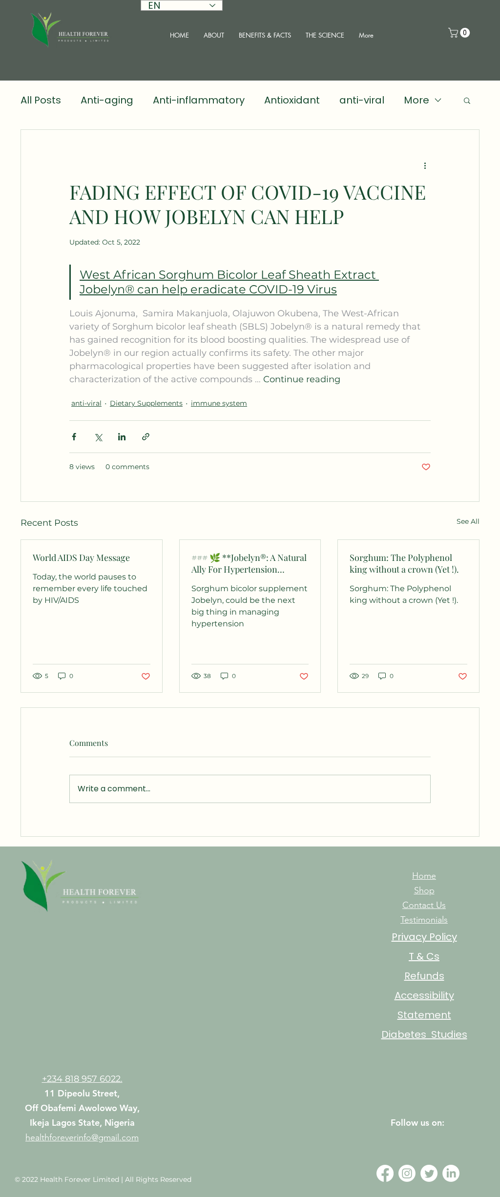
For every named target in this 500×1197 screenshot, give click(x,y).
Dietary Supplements (146, 403)
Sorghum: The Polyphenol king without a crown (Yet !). (404, 563)
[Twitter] (429, 1173)
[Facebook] (385, 1173)
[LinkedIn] (450, 1173)
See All (468, 521)
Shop (424, 890)
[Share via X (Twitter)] (98, 436)
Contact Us (424, 905)
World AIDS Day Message (81, 557)
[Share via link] (145, 436)
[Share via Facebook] (74, 436)
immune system (219, 403)
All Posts (41, 100)
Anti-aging (107, 100)
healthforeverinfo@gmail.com (82, 1137)
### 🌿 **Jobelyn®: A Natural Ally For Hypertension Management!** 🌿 (249, 563)
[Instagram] (407, 1173)
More (416, 100)
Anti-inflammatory (199, 100)
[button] (460, 33)
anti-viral (361, 100)
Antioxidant (292, 100)
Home (424, 875)
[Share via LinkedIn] (121, 436)
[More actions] (425, 165)
